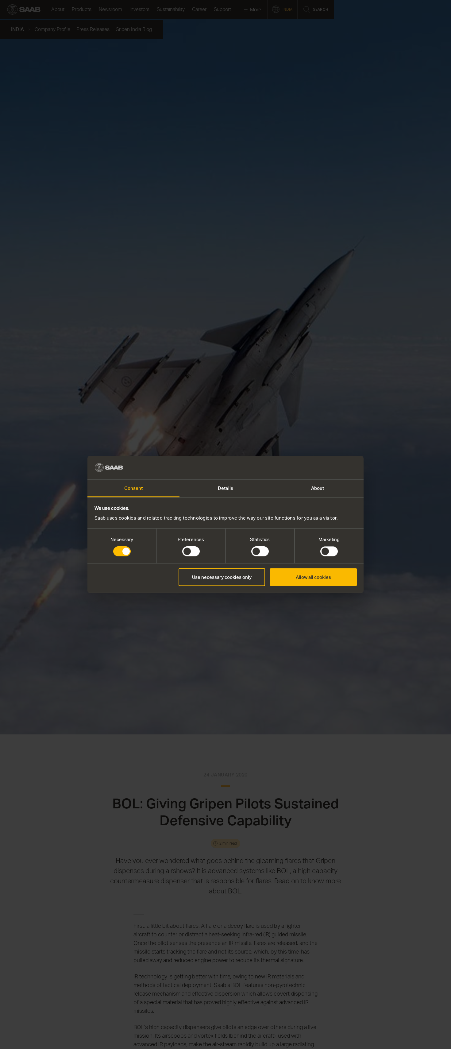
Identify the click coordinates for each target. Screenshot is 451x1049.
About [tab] (317, 488)
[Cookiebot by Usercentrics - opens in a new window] (330, 467)
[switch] (191, 551)
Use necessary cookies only (222, 577)
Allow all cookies (313, 577)
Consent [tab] (133, 488)
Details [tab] (225, 488)
